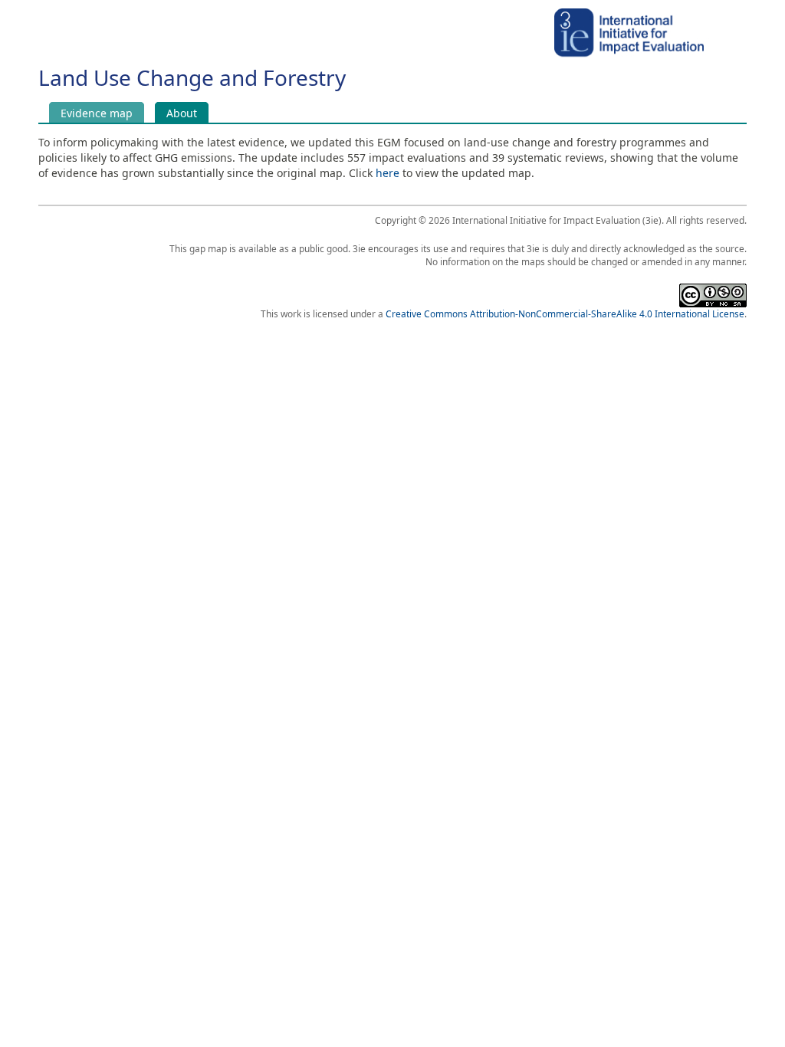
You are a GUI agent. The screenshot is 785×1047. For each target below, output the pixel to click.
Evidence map (97, 112)
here (387, 173)
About (187, 112)
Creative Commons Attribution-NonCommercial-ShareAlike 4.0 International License (565, 313)
